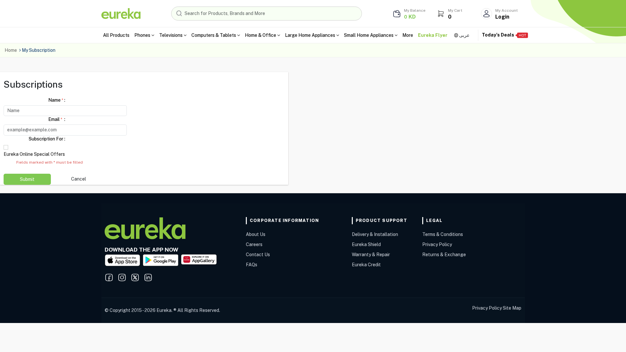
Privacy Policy (437, 244)
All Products (116, 35)
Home (11, 50)
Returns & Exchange (444, 254)
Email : (56, 119)
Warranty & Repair (371, 254)
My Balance (414, 10)
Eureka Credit (366, 264)
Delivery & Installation (375, 234)
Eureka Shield (366, 244)
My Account (506, 10)
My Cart (455, 10)
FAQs (251, 264)
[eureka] (121, 13)
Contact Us (258, 254)
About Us (255, 234)
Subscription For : (47, 138)
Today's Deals (498, 34)
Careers (254, 244)
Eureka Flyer (432, 35)
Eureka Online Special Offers (34, 154)
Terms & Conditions (442, 234)
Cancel (78, 179)
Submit (27, 179)
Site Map (512, 308)
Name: (56, 100)
